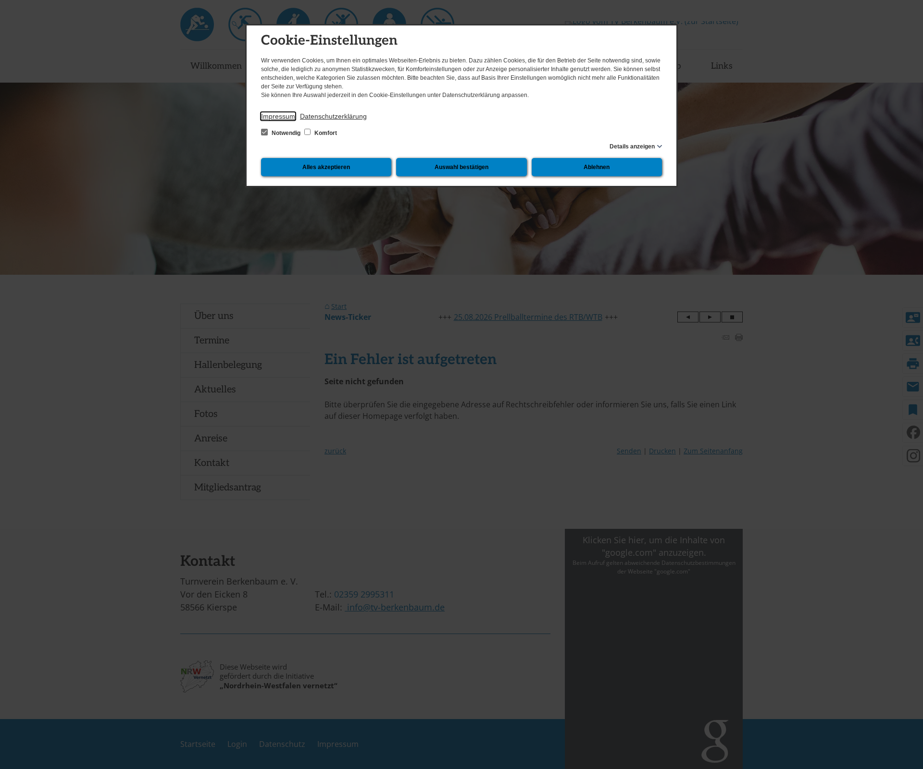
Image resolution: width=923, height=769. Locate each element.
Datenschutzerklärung (333, 116)
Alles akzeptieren (326, 167)
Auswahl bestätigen (461, 167)
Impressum (278, 116)
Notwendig (286, 133)
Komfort (325, 133)
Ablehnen (597, 167)
